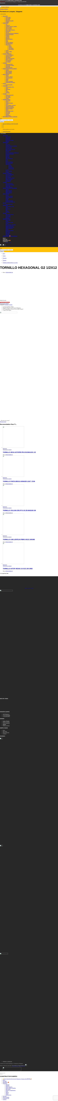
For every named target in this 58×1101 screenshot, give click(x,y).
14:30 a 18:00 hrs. (6, 723)
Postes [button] (4, 83)
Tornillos (7, 50)
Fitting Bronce (8, 57)
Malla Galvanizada (9, 71)
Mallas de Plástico (9, 73)
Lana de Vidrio (8, 17)
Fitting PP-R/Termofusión (10, 58)
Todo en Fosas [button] (8, 44)
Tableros (7, 1092)
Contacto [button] (5, 241)
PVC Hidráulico (8, 60)
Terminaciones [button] (6, 99)
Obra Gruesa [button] (6, 74)
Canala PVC (8, 25)
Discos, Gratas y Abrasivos (10, 29)
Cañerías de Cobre (9, 56)
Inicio (4, 238)
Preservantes (8, 113)
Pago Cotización (6, 732)
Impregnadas (8, 66)
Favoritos (4, 1096)
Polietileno (7, 21)
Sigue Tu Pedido (8, 242)
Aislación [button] (5, 16)
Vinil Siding (8, 92)
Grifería (7, 104)
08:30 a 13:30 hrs (6, 722)
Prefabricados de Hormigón (10, 82)
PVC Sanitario (8, 61)
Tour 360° (5, 239)
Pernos (7, 40)
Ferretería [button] (5, 23)
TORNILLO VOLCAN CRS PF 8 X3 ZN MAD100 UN (19, 510)
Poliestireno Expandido (9, 20)
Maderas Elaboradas (9, 67)
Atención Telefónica (7, 123)
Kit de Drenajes (11, 49)
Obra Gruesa (8, 1089)
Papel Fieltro (8, 19)
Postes (7, 1091)
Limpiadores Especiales (10, 106)
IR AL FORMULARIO (29, 588)
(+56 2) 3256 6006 (6, 715)
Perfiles (7, 80)
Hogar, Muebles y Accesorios (11, 105)
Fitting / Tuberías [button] (7, 53)
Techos (7, 1093)
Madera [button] (5, 63)
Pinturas (7, 109)
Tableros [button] (5, 85)
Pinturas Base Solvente (9, 110)
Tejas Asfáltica (8, 97)
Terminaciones (8, 1094)
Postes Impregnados (9, 84)
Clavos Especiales (9, 28)
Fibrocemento (8, 89)
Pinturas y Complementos (10, 1090)
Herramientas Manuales (10, 34)
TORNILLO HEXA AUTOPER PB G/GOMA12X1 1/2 (19, 452)
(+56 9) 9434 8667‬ (6, 716)
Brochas (7, 101)
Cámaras (9, 45)
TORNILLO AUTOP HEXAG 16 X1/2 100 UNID (18, 568)
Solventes (7, 114)
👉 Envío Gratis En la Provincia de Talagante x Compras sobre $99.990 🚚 (17, 1078)
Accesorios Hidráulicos (10, 55)
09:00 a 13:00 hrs (6, 725)
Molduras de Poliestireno (10, 107)
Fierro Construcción (9, 77)
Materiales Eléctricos (9, 39)
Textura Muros (8, 115)
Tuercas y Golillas (9, 51)
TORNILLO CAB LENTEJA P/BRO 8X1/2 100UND (19, 539)
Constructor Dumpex (4, 9)
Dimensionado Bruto (9, 64)
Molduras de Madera (9, 108)
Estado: (1, 300)
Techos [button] (4, 93)
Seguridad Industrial (9, 43)
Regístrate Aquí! (3, 421)
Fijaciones (7, 32)
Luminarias (7, 36)
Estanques (10, 47)
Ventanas (7, 52)
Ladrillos (7, 79)
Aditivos (7, 75)
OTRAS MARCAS (9, 272)
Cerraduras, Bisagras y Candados (11, 26)
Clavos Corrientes (9, 27)
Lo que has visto (6, 1098)
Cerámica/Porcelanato (9, 103)
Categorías (5, 1083)
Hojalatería (7, 35)
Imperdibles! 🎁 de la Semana (10, 116)
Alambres (7, 69)
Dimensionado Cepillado (10, 65)
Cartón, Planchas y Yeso (10, 87)
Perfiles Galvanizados (9, 81)
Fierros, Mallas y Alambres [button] (10, 68)
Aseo (6, 24)
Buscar (2, 121)
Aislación (7, 1084)
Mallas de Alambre (9, 72)
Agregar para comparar (4, 303)
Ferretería (6, 304)
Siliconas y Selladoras (9, 42)
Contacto (4, 733)
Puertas (7, 41)
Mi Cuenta (5, 731)
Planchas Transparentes (10, 95)
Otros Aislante (8, 18)
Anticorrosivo (8, 100)
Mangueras (7, 37)
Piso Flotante (8, 112)
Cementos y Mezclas (9, 76)
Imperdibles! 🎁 (6, 240)
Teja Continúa (8, 96)
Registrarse (8, 131)
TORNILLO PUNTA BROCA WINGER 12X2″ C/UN (19, 481)
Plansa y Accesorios (9, 59)
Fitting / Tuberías (9, 1086)
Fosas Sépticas (10, 48)
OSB (6, 90)
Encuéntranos (2, 2)
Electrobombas (8, 31)
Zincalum (7, 98)
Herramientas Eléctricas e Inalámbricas (12, 33)
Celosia (7, 88)
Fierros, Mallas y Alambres (11, 1088)
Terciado (7, 91)
